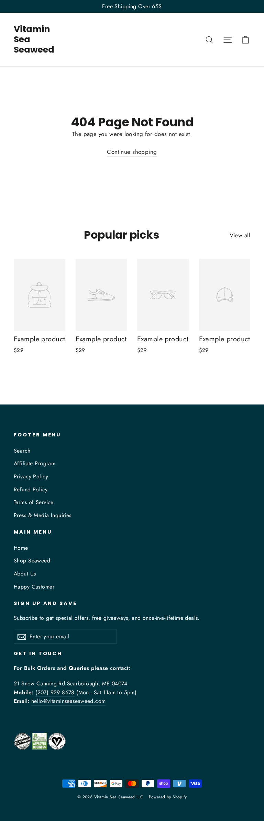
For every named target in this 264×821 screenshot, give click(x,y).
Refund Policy (31, 489)
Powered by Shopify (168, 797)
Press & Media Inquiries (43, 515)
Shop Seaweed (32, 561)
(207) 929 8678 (55, 692)
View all (240, 235)
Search (22, 451)
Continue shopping (132, 152)
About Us (25, 574)
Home (21, 548)
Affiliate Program (34, 463)
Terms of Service (34, 502)
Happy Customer (34, 587)
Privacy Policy (31, 476)
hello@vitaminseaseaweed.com (68, 701)
